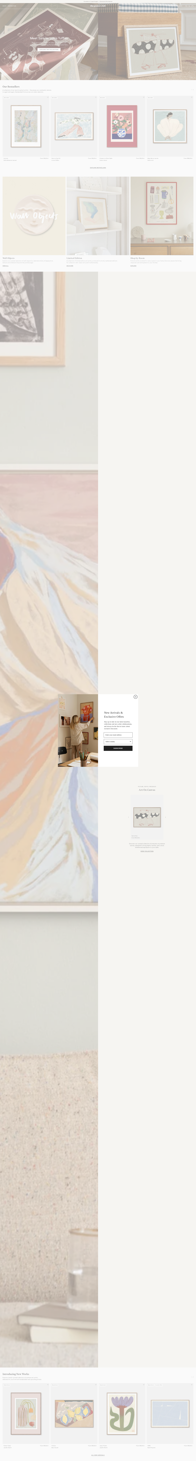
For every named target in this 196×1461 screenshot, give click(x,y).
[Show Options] (130, 741)
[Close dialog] (135, 697)
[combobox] (117, 741)
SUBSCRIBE (118, 748)
